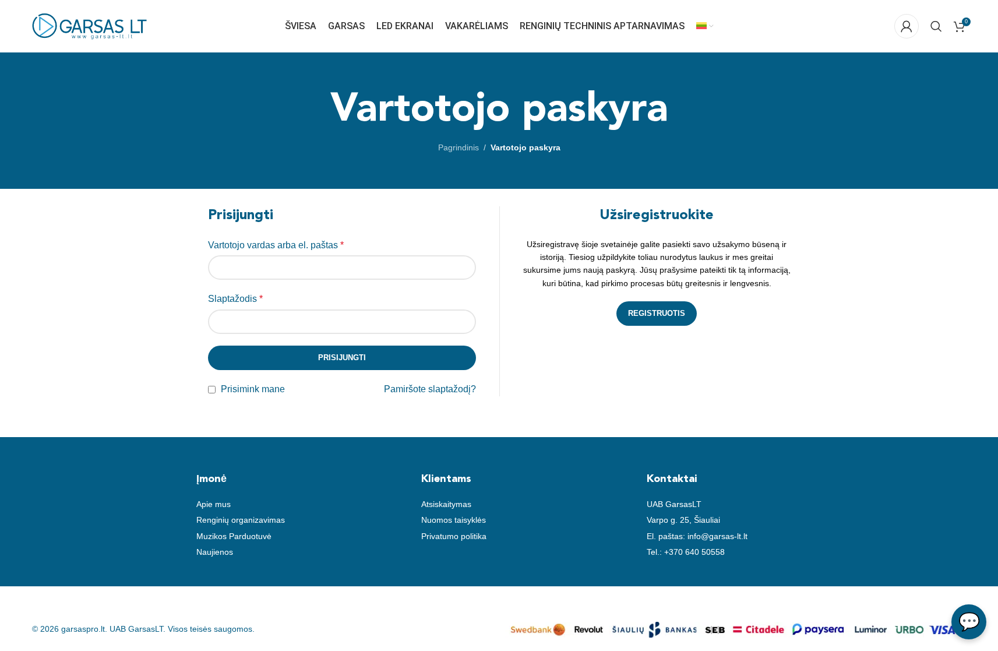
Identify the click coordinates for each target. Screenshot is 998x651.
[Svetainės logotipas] (90, 25)
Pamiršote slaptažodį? (430, 389)
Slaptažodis (235, 299)
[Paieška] (936, 26)
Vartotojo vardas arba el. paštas (276, 245)
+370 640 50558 (694, 552)
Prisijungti (342, 357)
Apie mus (213, 504)
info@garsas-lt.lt (717, 536)
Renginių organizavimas (240, 520)
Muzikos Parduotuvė (233, 536)
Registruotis (656, 313)
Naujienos (214, 552)
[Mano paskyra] (906, 26)
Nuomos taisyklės (453, 520)
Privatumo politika (453, 536)
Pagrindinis (458, 147)
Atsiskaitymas (446, 504)
